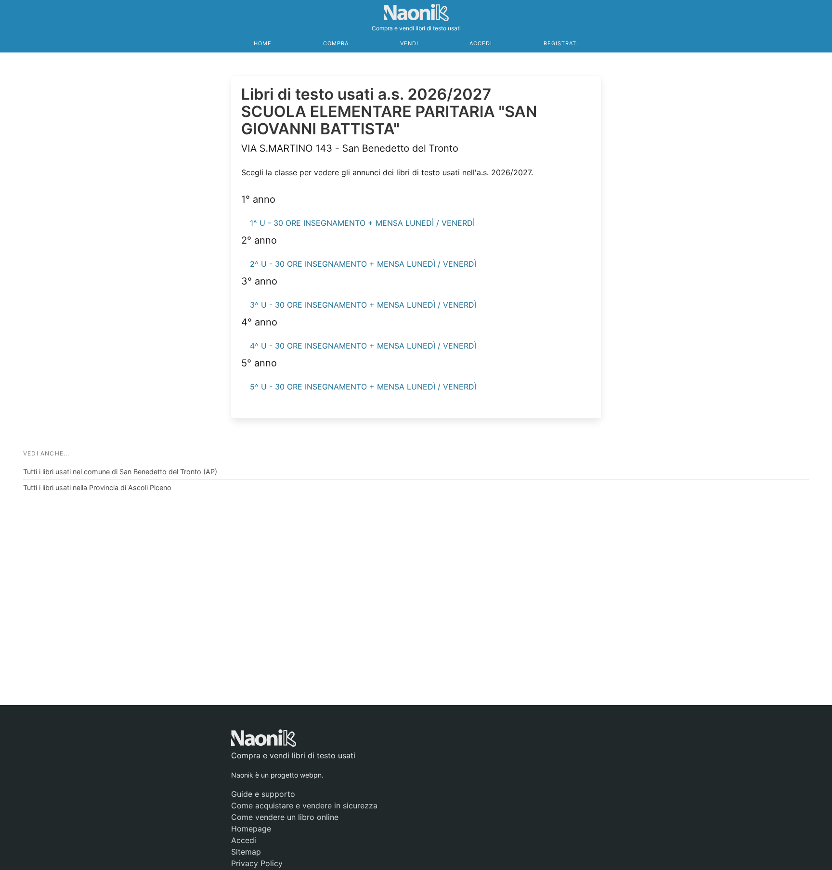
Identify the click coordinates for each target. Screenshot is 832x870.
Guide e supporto (263, 794)
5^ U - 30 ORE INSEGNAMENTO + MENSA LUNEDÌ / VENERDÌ (363, 386)
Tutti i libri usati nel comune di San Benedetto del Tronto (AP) (120, 471)
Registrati (561, 43)
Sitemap (246, 852)
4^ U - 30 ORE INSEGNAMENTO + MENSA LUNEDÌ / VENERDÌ (363, 346)
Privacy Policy (257, 863)
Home (263, 43)
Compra (336, 43)
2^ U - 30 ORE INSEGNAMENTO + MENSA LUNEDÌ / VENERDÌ (363, 264)
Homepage (251, 828)
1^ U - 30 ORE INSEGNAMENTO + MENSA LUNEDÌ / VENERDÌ (362, 223)
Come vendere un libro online (284, 817)
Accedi (480, 43)
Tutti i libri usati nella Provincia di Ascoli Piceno (97, 487)
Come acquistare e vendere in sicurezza (304, 805)
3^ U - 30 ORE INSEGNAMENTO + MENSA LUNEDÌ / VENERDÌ (363, 305)
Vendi (409, 43)
